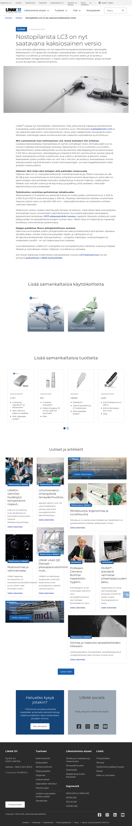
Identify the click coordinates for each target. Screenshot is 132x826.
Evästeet (25, 822)
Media (99, 771)
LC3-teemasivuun (89, 255)
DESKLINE (71, 797)
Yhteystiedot (15, 804)
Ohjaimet (40, 775)
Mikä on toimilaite (105, 775)
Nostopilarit (42, 762)
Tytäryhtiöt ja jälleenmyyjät (110, 767)
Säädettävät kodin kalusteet (75, 775)
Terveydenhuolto (75, 765)
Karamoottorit (43, 758)
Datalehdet (41, 801)
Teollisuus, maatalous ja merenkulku (78, 760)
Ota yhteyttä (40, 726)
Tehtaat (100, 762)
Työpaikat (43, 3)
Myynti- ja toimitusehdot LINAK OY (95, 822)
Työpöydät (71, 770)
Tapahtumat (30, 3)
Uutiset (19, 3)
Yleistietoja (36, 822)
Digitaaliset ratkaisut (46, 783)
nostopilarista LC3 (101, 129)
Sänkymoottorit (44, 767)
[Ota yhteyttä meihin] (126, 595)
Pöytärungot (42, 788)
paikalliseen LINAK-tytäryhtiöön (44, 258)
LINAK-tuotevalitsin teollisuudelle (46, 795)
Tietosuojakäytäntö (63, 822)
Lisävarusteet (43, 779)
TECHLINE (71, 802)
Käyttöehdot (48, 822)
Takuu (76, 822)
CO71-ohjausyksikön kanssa (60, 216)
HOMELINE (72, 806)
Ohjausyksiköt (43, 771)
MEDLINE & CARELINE (77, 793)
